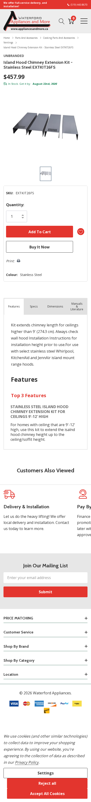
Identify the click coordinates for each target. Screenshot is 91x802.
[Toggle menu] (84, 21)
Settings (46, 773)
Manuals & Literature (76, 306)
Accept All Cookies (47, 793)
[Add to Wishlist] (80, 231)
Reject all (47, 783)
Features (14, 306)
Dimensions (55, 306)
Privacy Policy (26, 762)
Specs (34, 306)
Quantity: (15, 204)
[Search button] (62, 21)
